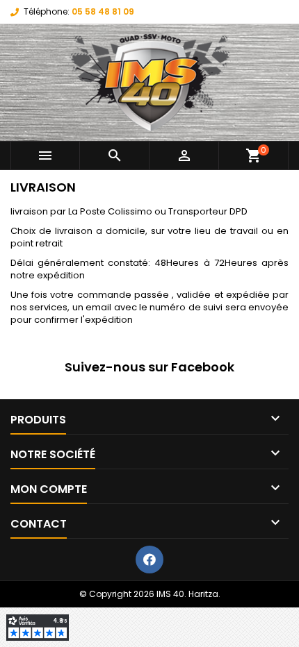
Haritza (203, 594)
